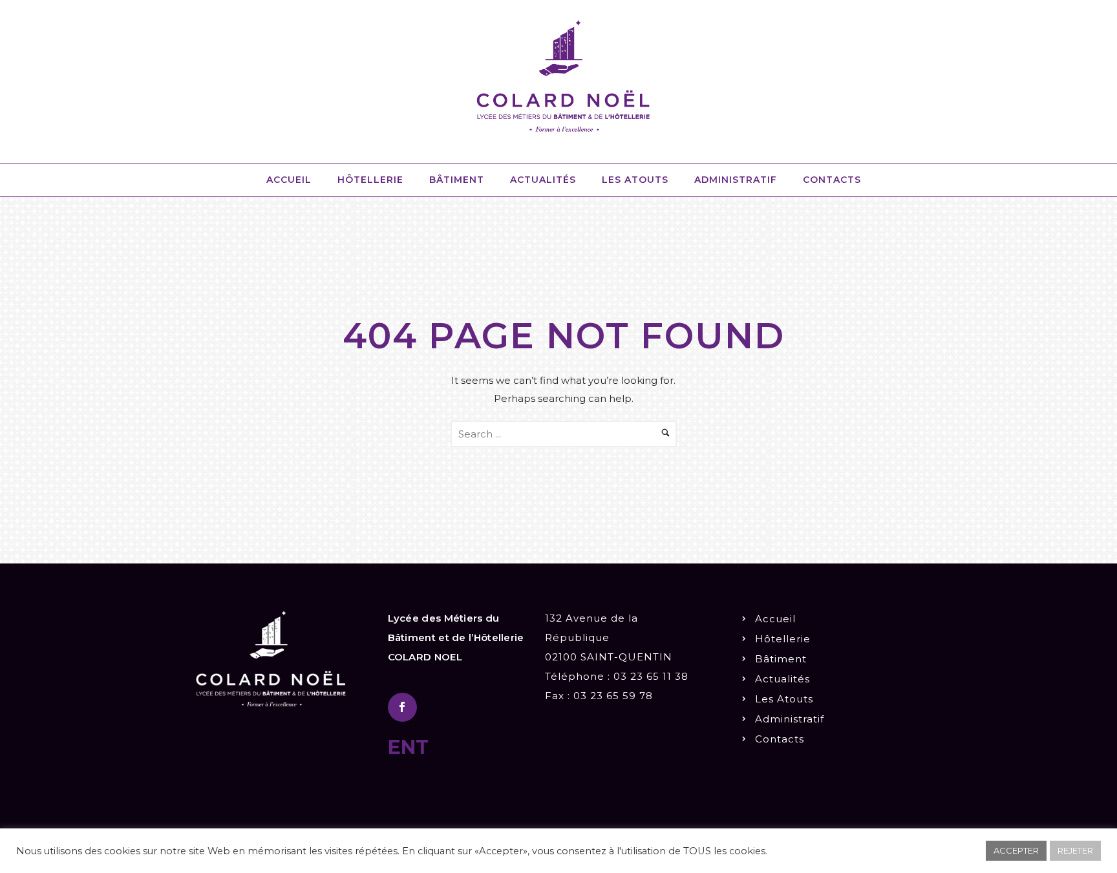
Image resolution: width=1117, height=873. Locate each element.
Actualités (543, 179)
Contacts (832, 179)
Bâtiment (456, 179)
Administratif (735, 179)
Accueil (289, 179)
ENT (408, 747)
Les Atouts (635, 179)
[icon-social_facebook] (402, 707)
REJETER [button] (1075, 850)
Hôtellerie (370, 179)
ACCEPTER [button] (1016, 850)
